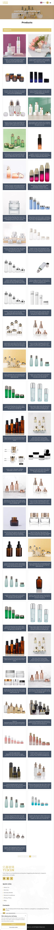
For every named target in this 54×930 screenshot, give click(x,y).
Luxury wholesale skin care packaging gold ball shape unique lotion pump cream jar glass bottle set (14, 376)
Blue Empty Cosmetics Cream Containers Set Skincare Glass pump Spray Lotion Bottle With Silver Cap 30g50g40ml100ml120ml (39, 218)
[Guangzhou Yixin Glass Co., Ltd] (5, 2)
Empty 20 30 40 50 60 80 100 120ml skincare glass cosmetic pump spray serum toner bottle (14, 439)
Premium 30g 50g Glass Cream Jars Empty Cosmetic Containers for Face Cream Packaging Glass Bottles (14, 250)
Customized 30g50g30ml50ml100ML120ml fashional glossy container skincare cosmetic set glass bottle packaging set (39, 723)
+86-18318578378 (10, 913)
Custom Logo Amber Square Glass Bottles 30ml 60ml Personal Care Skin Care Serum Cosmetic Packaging (39, 596)
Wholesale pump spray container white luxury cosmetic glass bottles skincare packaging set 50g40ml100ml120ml (39, 313)
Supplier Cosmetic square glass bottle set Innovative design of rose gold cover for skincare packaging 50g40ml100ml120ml (14, 187)
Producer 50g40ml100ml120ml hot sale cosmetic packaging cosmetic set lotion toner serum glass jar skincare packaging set (15, 817)
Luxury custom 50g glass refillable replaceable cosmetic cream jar (14, 469)
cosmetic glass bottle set (33, 13)
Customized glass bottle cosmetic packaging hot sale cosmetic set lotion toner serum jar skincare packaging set (15, 786)
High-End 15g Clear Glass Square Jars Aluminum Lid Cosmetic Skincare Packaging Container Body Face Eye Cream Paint (39, 533)
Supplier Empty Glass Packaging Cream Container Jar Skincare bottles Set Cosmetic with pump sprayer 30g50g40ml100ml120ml (39, 250)
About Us (6, 887)
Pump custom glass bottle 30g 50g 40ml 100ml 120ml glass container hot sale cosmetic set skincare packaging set (39, 407)
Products (23, 13)
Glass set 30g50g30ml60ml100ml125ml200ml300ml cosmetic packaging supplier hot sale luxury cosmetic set (14, 723)
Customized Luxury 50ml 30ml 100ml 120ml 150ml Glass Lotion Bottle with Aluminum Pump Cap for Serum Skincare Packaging (14, 344)
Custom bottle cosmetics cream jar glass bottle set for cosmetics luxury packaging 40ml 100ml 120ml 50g (39, 61)
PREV (19, 856)
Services (6, 890)
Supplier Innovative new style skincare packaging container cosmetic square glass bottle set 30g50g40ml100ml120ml (39, 155)
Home (17, 13)
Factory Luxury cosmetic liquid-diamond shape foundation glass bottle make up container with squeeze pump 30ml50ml (14, 124)
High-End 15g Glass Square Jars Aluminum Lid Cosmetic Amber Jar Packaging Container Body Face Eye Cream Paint (14, 533)
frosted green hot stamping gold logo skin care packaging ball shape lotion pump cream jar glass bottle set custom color (14, 155)
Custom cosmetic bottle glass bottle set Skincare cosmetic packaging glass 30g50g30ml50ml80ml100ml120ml (14, 61)
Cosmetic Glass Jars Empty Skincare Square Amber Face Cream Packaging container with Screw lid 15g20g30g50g (14, 92)
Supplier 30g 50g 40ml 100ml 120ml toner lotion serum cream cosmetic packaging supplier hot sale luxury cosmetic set (39, 817)
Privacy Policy (7, 898)
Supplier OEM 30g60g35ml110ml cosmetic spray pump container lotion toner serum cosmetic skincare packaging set (14, 849)
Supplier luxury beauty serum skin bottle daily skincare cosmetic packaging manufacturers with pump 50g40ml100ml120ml (40, 376)
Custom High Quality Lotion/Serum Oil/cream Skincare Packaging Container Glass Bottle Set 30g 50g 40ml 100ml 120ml (14, 281)
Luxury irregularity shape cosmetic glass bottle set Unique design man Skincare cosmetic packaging (40, 92)
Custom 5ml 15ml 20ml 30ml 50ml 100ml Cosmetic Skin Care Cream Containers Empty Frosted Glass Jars (39, 470)
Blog (5, 900)
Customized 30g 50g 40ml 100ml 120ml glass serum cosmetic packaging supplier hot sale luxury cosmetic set (14, 407)
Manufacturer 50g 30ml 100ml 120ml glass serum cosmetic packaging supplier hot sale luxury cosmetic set (14, 502)
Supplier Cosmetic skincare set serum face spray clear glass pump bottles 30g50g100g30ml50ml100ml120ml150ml (14, 313)
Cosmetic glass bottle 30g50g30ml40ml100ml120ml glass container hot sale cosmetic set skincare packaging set (14, 754)
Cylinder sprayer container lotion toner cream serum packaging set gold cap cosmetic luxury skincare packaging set (39, 754)
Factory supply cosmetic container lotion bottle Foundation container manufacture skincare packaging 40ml (39, 281)
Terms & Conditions (9, 895)
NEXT (35, 856)
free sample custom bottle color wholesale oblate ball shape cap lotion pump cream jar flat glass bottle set (39, 124)
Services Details (8, 892)
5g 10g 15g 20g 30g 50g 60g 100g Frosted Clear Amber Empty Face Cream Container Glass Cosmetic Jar (14, 691)
